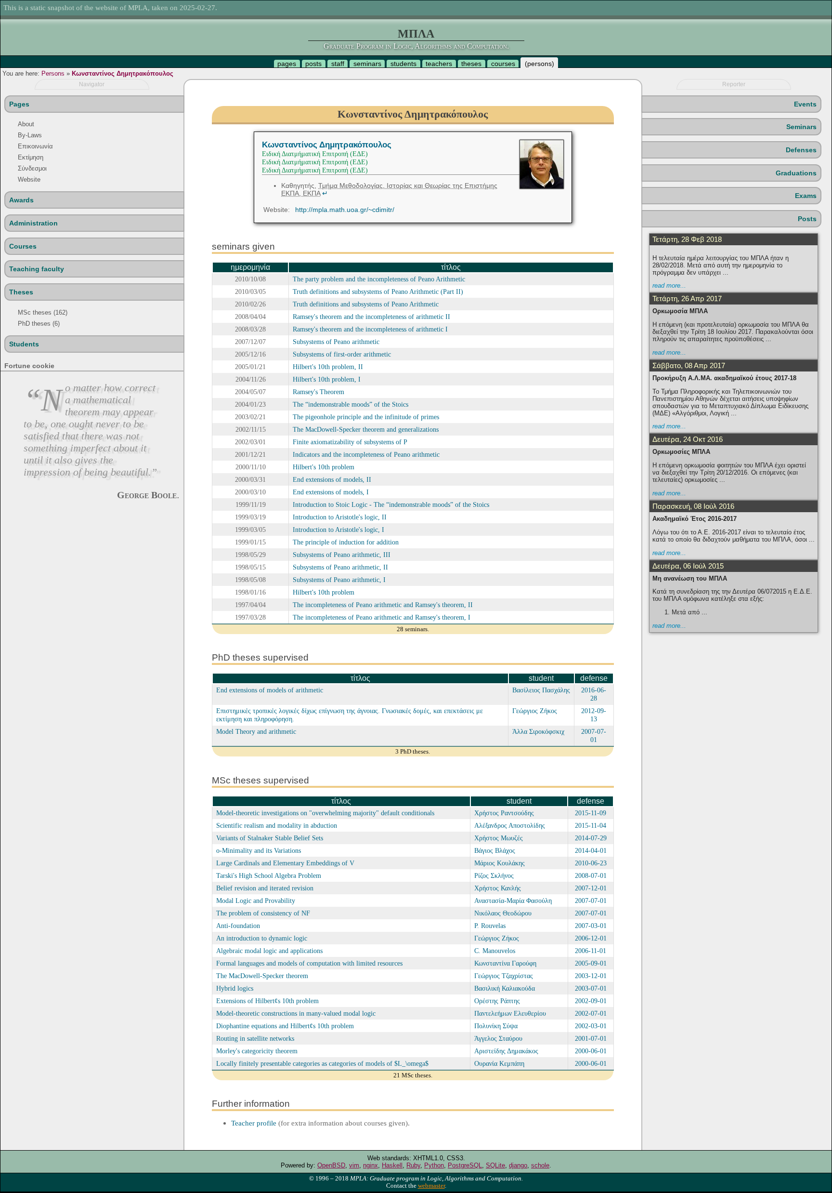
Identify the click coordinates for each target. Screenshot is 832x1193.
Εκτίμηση (30, 157)
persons (539, 63)
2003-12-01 (591, 976)
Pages (19, 104)
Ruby (413, 1165)
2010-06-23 (591, 863)
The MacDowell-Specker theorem (262, 976)
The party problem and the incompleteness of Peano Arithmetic (379, 279)
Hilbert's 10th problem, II (328, 367)
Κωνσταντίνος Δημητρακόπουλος (122, 73)
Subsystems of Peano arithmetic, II (340, 567)
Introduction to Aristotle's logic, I (338, 529)
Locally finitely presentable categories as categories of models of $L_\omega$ (322, 1063)
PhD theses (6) (39, 323)
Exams (806, 195)
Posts (807, 219)
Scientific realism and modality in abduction (276, 825)
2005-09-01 (591, 963)
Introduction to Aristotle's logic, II (340, 517)
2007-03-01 (591, 925)
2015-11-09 (590, 813)
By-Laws (30, 135)
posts (313, 63)
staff (337, 63)
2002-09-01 (591, 1001)
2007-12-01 (591, 888)
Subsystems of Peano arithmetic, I (339, 579)
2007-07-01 (593, 735)
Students (24, 344)
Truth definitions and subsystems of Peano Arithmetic (366, 304)
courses (503, 63)
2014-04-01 (591, 850)
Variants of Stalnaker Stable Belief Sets (269, 838)
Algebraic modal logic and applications (269, 950)
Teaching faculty (36, 269)
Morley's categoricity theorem (257, 1051)
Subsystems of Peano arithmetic (336, 341)
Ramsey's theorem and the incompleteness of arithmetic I (370, 329)
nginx (370, 1165)
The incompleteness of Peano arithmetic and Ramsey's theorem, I (381, 617)
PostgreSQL (465, 1165)
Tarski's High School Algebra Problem (268, 875)
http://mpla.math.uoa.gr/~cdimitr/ (344, 209)
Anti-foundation (238, 925)
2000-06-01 (591, 1051)
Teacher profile (253, 1123)
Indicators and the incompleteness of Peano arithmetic (366, 454)
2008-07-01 (591, 875)
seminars (367, 63)
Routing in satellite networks (255, 1038)
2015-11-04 (590, 825)
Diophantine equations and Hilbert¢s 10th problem (285, 1026)
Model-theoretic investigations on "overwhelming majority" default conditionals (325, 813)
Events (805, 104)
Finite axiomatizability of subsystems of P (350, 442)
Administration (33, 223)
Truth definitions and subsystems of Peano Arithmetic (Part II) (378, 291)
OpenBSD (331, 1165)
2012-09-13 (593, 715)
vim (354, 1165)
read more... (669, 285)
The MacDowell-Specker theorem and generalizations (366, 429)
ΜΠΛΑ (416, 33)
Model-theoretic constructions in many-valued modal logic (296, 1013)
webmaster (431, 1185)
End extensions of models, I (331, 492)
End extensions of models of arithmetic (269, 690)
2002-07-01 (591, 1013)
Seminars (801, 127)
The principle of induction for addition (346, 542)
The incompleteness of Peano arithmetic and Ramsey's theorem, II (383, 605)
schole (540, 1165)
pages (286, 63)
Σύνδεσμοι (32, 168)
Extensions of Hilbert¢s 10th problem (267, 1001)
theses (471, 63)
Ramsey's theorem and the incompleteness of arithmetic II (371, 316)
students (403, 63)
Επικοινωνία (35, 146)
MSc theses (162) (42, 312)
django (518, 1165)
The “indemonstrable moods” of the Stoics (350, 404)
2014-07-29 (591, 838)
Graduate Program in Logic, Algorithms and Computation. (416, 46)
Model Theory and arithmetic (256, 731)
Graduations (796, 173)
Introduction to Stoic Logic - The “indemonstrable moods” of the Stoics (391, 504)
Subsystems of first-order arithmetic (342, 354)
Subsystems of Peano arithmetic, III (341, 554)
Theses (21, 292)
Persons (53, 73)
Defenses (801, 150)
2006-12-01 (591, 938)
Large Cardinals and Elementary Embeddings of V (285, 863)
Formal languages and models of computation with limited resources (309, 963)
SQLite (495, 1165)
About (26, 124)
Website (29, 179)
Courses (23, 246)
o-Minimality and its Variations (258, 850)
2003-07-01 (591, 988)
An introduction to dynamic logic (261, 938)
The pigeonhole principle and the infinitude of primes (366, 417)
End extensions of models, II (332, 479)
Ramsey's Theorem (318, 392)
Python (434, 1165)
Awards (21, 200)
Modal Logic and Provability (255, 900)
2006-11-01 (590, 950)
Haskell (392, 1165)
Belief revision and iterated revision (264, 888)
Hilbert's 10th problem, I (327, 379)
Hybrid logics (234, 988)
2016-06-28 (593, 694)
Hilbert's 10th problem (323, 467)
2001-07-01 (591, 1038)
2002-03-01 (591, 1026)
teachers (439, 63)
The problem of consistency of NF (263, 913)
